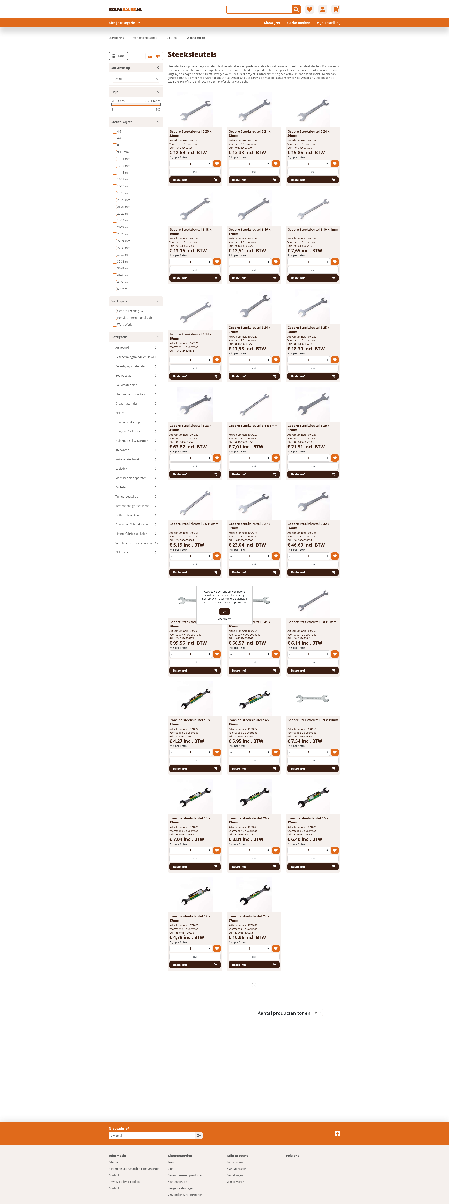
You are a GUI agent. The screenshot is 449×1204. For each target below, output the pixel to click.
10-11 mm (123, 159)
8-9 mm (122, 145)
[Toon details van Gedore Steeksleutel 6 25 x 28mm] (312, 306)
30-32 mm (123, 255)
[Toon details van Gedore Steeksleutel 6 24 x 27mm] (254, 306)
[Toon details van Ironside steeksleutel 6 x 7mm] (312, 901)
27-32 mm (123, 248)
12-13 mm (123, 166)
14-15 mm (123, 172)
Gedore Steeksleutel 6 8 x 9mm (312, 622)
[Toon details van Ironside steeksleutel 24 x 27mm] (254, 894)
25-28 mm (123, 234)
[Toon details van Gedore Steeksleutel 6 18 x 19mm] (195, 208)
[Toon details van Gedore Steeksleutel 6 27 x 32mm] (254, 502)
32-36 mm (123, 261)
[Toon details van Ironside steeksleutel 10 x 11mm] (195, 698)
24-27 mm (123, 227)
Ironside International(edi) (134, 318)
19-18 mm (123, 193)
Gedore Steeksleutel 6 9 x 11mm (312, 720)
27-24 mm (123, 241)
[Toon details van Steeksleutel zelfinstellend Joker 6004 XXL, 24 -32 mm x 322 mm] (254, 992)
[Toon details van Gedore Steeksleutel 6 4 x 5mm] (254, 404)
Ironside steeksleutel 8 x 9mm (311, 1014)
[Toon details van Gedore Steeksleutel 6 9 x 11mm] (312, 698)
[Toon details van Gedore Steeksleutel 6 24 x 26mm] (312, 109)
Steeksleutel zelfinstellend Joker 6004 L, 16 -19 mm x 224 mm (192, 1018)
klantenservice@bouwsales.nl (294, 78)
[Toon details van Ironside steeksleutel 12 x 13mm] (195, 894)
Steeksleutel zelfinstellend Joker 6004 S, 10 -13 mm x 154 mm (251, 1116)
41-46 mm (123, 275)
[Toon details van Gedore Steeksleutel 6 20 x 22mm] (195, 109)
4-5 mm (122, 131)
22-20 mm (123, 214)
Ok (224, 611)
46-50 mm (123, 282)
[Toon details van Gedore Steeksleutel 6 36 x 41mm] (195, 404)
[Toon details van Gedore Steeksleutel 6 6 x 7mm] (195, 502)
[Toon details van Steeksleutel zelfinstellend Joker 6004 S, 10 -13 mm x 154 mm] (254, 1091)
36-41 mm (123, 268)
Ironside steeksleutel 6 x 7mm (311, 923)
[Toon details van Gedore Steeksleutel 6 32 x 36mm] (312, 502)
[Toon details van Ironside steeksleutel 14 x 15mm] (254, 698)
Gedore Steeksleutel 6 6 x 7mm (194, 524)
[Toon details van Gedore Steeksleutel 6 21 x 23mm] (254, 109)
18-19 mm (123, 186)
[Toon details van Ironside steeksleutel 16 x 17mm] (312, 796)
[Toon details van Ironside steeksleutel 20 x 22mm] (254, 796)
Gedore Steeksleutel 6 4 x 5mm (253, 426)
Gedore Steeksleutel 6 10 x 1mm (312, 229)
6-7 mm (122, 138)
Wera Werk (124, 324)
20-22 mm (123, 200)
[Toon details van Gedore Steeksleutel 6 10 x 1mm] (312, 208)
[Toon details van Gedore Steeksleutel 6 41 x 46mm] (254, 600)
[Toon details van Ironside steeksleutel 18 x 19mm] (195, 796)
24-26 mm (123, 220)
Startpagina (116, 38)
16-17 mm (123, 179)
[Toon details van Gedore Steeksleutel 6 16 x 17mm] (254, 208)
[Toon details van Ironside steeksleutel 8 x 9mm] (312, 992)
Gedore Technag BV (130, 311)
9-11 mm (123, 152)
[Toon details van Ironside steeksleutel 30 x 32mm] (195, 1091)
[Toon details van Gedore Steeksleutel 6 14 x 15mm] (195, 312)
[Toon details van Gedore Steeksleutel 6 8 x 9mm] (312, 600)
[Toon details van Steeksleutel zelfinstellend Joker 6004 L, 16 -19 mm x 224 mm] (195, 992)
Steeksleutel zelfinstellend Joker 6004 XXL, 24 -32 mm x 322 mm (253, 1018)
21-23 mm (123, 207)
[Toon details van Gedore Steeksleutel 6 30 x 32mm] (312, 404)
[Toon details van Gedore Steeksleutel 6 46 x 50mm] (195, 600)
